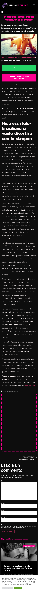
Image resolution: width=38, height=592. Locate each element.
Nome (3, 503)
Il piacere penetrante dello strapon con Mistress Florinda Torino (18, 568)
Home (3, 57)
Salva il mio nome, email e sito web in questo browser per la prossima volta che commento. (19, 526)
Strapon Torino (13, 391)
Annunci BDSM (13, 57)
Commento (5, 481)
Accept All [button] (18, 588)
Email (3, 510)
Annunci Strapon (28, 57)
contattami (30, 385)
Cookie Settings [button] (7, 588)
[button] (2, 11)
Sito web (4, 517)
